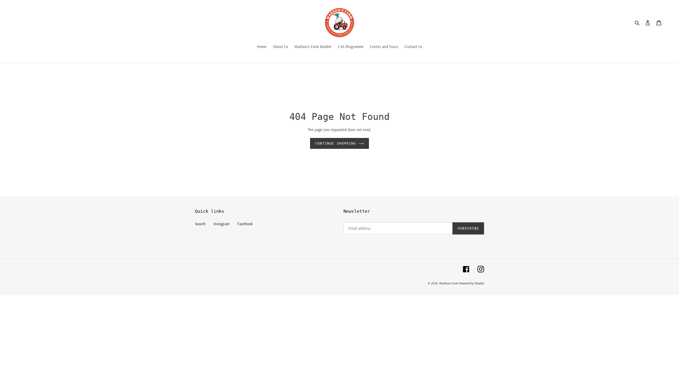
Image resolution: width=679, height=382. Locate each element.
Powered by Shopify (471, 283)
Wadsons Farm (448, 283)
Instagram (221, 223)
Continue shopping (335, 143)
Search (200, 223)
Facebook (245, 223)
